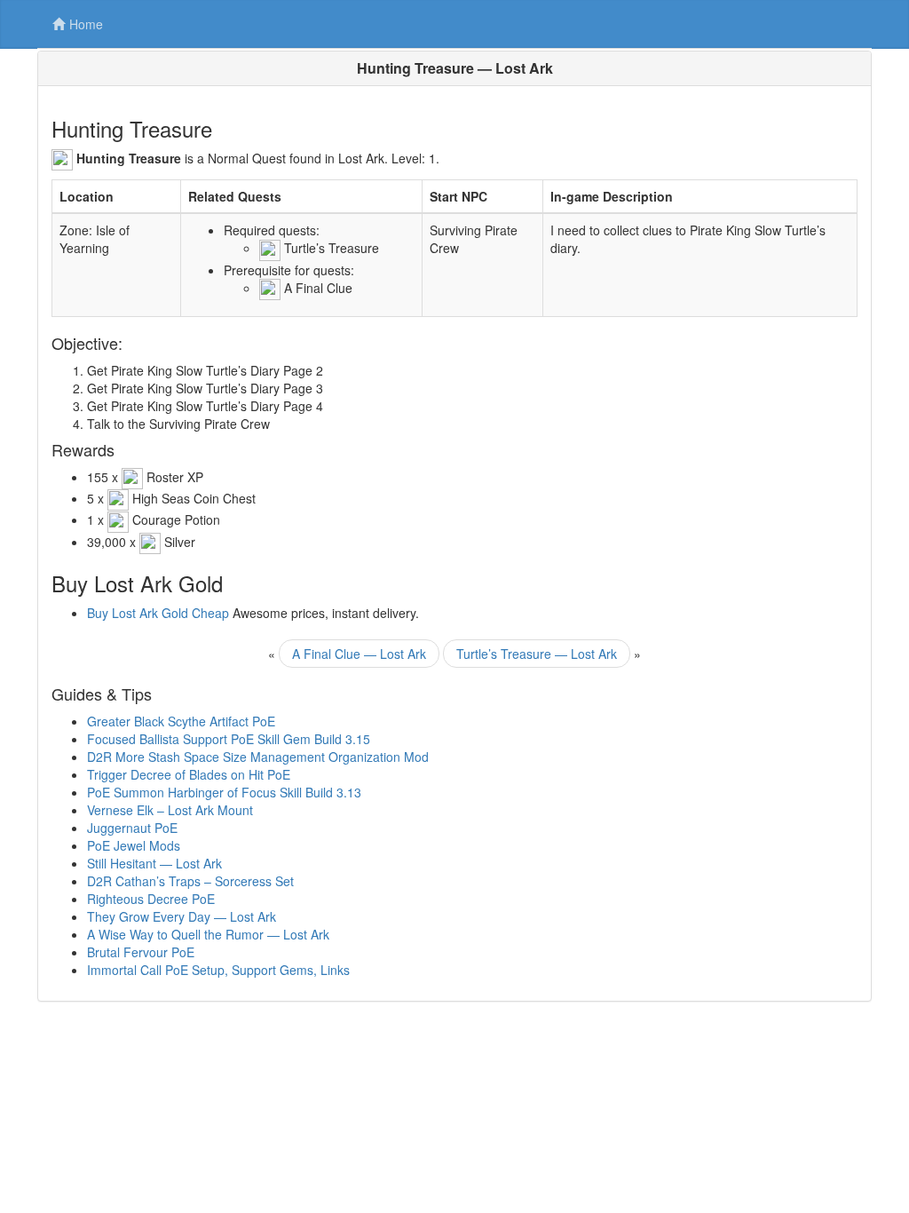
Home (86, 24)
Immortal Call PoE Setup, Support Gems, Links (218, 970)
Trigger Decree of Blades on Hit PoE (188, 774)
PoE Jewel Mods (133, 845)
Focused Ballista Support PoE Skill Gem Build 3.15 (228, 739)
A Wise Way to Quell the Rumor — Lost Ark (208, 934)
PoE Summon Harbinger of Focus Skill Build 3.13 (224, 792)
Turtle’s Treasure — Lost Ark (536, 653)
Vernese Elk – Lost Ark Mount (170, 810)
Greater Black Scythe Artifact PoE (181, 721)
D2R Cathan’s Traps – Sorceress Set (190, 881)
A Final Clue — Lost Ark (359, 653)
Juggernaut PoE (132, 827)
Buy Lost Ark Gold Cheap (158, 613)
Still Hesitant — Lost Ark (154, 863)
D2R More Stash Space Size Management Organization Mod (258, 756)
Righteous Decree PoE (151, 899)
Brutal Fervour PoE (140, 952)
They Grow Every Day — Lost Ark (181, 916)
